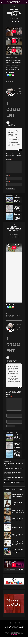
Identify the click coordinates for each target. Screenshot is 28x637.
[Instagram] (13, 75)
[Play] (6, 569)
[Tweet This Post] (12, 21)
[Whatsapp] (10, 75)
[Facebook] (8, 75)
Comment (9, 159)
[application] (14, 565)
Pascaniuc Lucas (14, 634)
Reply (20, 387)
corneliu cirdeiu (16, 315)
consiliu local (9, 315)
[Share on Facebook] (10, 21)
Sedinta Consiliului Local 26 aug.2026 (13, 463)
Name (8, 175)
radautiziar (11, 316)
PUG (7, 316)
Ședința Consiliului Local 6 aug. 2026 (13, 477)
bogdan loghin (17, 313)
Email (8, 181)
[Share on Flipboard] (15, 21)
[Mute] (20, 569)
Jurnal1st (19, 93)
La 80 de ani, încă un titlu (10, 468)
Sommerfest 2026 (9, 483)
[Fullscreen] (22, 569)
